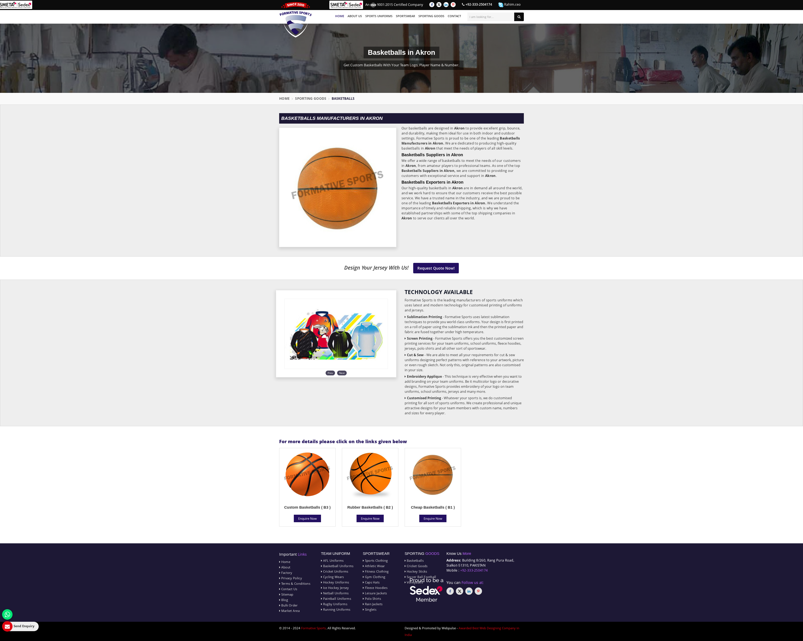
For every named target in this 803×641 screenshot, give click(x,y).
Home (339, 16)
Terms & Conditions (295, 583)
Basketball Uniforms (337, 566)
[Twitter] (438, 4)
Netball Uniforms (335, 593)
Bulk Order (289, 605)
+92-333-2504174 (478, 4)
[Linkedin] (446, 4)
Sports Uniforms (379, 16)
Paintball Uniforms (336, 598)
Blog (284, 600)
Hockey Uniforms (335, 582)
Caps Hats (372, 582)
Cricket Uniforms (335, 571)
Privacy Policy (291, 578)
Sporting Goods (431, 16)
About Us (355, 16)
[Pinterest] (453, 4)
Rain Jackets (373, 604)
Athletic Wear (374, 566)
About (285, 567)
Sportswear (405, 16)
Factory (286, 573)
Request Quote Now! (436, 268)
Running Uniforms (336, 609)
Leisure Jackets (375, 593)
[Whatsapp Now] (7, 614)
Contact (454, 16)
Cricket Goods (416, 566)
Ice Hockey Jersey (335, 588)
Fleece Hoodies (375, 588)
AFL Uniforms (333, 560)
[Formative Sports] (295, 19)
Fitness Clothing (376, 571)
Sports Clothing (376, 560)
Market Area (290, 611)
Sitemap (286, 594)
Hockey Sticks (416, 571)
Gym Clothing (374, 577)
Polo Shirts (372, 598)
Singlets (370, 609)
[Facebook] (431, 4)
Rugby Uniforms (334, 604)
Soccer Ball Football (421, 577)
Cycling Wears (333, 577)
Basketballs (415, 560)
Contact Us (288, 589)
